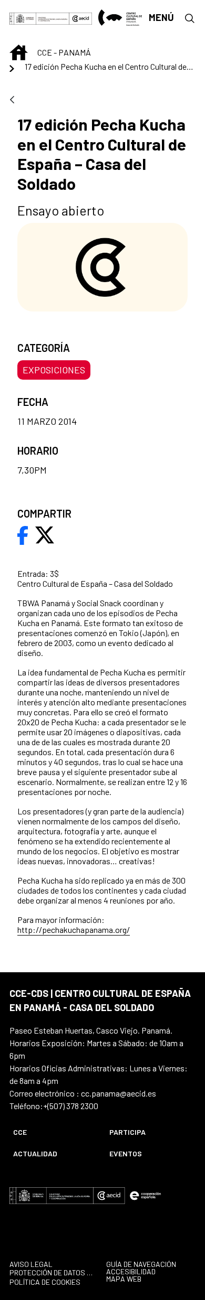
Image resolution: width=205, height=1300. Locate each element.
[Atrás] (12, 100)
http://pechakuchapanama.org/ (73, 929)
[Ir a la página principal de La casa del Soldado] (120, 17)
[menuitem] (52, 1131)
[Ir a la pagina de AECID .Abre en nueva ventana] (80, 17)
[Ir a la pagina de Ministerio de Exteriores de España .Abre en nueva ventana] (39, 17)
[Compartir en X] (44, 534)
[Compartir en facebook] (22, 534)
